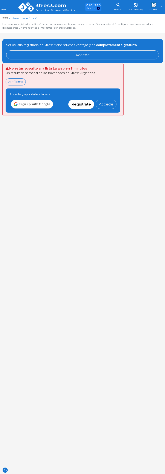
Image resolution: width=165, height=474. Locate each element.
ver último (15, 82)
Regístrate (81, 104)
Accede (82, 55)
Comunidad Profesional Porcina (55, 10)
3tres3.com (50, 5)
